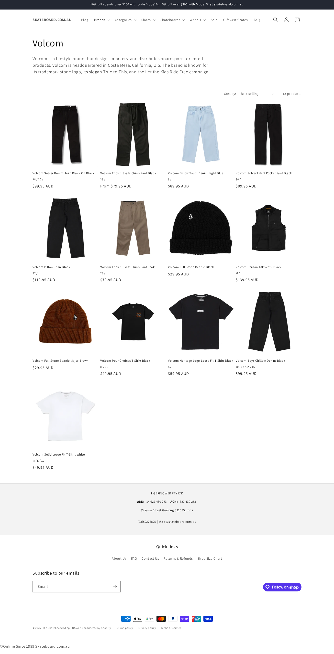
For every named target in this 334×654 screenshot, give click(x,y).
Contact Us (150, 558)
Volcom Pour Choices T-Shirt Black (125, 361)
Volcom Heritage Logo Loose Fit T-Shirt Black (200, 361)
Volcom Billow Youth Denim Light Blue (195, 173)
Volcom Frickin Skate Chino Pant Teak (127, 267)
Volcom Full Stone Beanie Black (191, 267)
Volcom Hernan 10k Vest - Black (258, 267)
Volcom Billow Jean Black (51, 267)
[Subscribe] (115, 586)
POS (73, 628)
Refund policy (124, 628)
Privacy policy (147, 628)
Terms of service (171, 628)
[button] (101, 20)
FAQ (134, 558)
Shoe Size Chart (210, 558)
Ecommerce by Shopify (96, 628)
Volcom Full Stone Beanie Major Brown (61, 361)
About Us (119, 558)
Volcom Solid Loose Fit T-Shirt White (59, 455)
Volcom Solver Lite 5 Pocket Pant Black (264, 173)
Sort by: (230, 93)
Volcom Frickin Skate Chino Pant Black (128, 173)
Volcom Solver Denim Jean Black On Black (63, 173)
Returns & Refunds (178, 558)
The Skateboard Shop (56, 628)
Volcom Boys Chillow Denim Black (260, 361)
